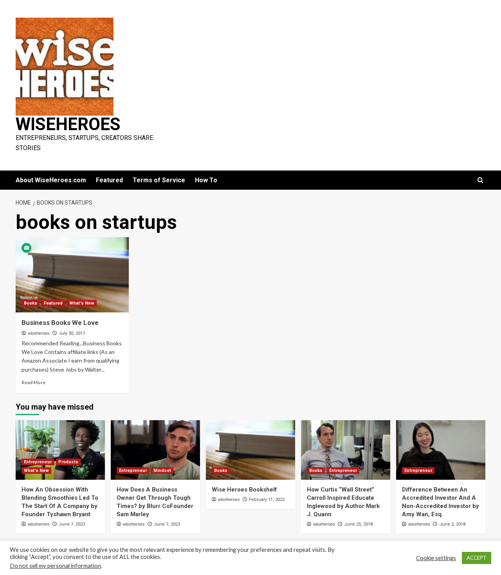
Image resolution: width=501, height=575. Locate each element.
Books (30, 303)
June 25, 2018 (358, 524)
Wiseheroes (68, 124)
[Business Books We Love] (72, 275)
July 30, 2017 (72, 333)
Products (68, 461)
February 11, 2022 (267, 499)
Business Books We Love (60, 322)
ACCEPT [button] (477, 558)
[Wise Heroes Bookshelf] (250, 450)
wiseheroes (39, 333)
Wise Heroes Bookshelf (244, 489)
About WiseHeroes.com (51, 180)
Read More (33, 382)
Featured (109, 180)
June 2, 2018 (452, 524)
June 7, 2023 (72, 524)
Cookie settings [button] (436, 558)
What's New (81, 303)
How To (206, 180)
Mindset (162, 470)
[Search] (480, 180)
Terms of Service (159, 180)
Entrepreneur (38, 461)
